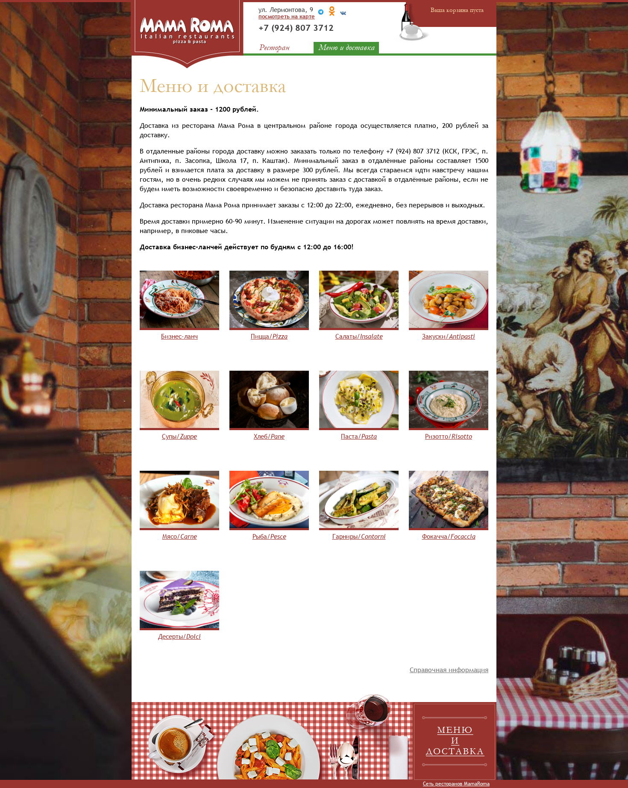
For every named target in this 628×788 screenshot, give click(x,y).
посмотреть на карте (286, 16)
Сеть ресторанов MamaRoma (456, 784)
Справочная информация (449, 669)
